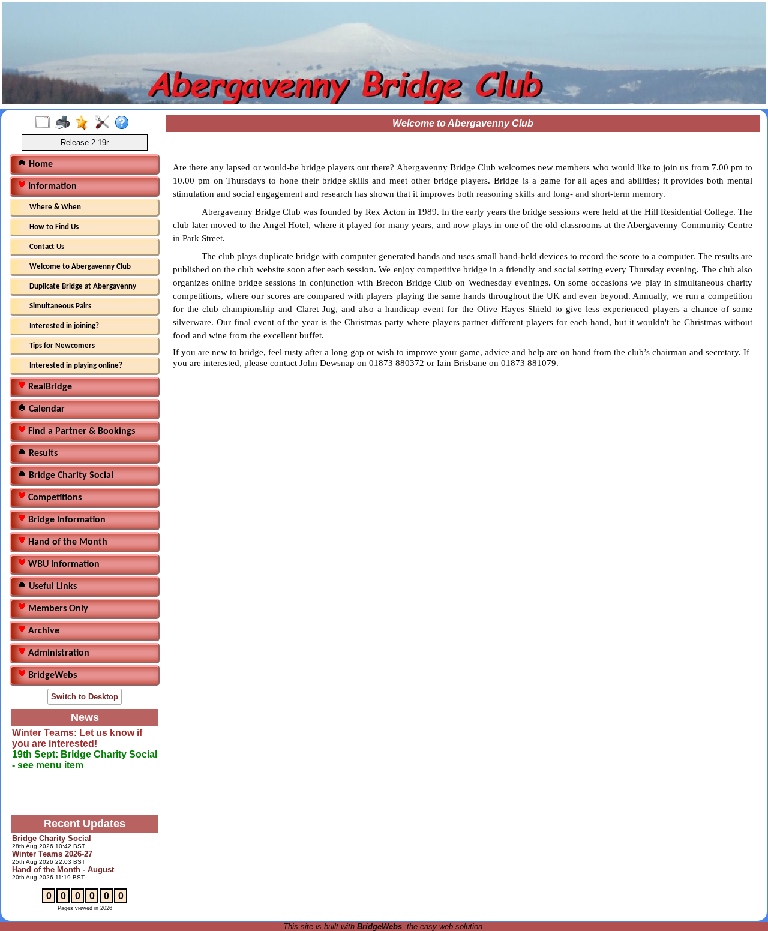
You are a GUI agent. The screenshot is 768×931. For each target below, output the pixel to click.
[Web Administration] (105, 123)
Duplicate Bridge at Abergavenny (82, 286)
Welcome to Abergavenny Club (80, 267)
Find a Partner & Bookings (80, 431)
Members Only (57, 609)
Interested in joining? (64, 326)
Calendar (45, 409)
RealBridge (49, 387)
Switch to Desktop (84, 696)
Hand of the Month (66, 542)
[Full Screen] (45, 123)
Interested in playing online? (75, 366)
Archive (42, 631)
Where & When (55, 207)
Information (51, 186)
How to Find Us (54, 227)
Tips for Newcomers (62, 346)
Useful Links (51, 586)
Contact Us (46, 247)
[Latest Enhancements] (85, 123)
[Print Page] (65, 123)
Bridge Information (66, 520)
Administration (57, 653)
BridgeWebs (51, 675)
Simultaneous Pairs (60, 306)
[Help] (124, 123)
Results (42, 453)
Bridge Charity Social (69, 475)
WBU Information (63, 564)
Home (39, 164)
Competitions (54, 498)
